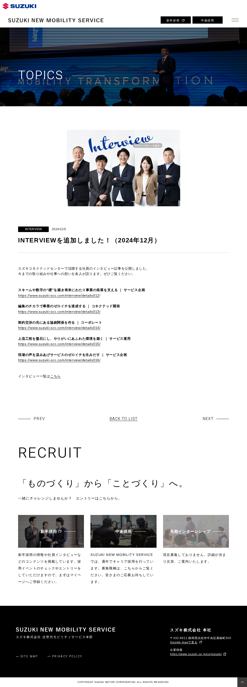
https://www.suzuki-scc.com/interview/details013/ (59, 311)
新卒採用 (172, 20)
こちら (55, 376)
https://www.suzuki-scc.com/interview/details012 (58, 295)
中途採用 (207, 20)
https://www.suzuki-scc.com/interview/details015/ (59, 344)
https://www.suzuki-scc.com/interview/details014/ (59, 328)
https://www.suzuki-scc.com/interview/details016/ (59, 360)
